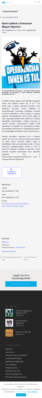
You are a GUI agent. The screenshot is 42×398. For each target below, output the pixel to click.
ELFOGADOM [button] (21, 395)
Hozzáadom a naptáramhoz (11, 173)
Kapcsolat (9, 349)
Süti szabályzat (10, 365)
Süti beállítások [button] (21, 392)
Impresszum (9, 352)
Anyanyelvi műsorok (12, 371)
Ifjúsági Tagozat (11, 368)
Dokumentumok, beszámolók (16, 355)
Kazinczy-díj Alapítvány (13, 374)
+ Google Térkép (20, 247)
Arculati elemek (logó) (13, 358)
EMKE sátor (5, 242)
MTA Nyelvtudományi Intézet (16, 377)
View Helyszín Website (9, 251)
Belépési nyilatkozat (21, 284)
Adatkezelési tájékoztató (14, 361)
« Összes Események (10, 11)
